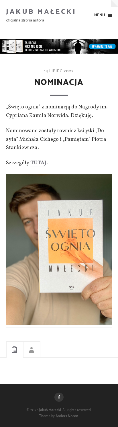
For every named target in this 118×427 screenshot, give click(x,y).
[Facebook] (59, 397)
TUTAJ (38, 163)
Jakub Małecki (41, 11)
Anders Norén (67, 416)
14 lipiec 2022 (59, 71)
